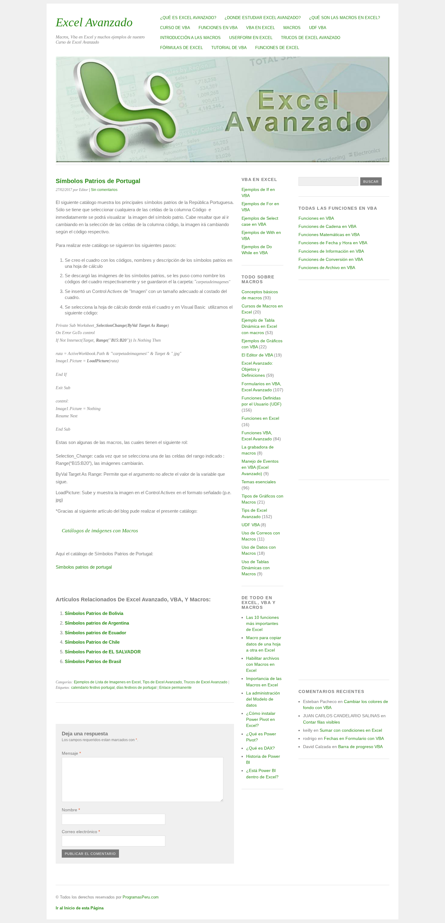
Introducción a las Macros (190, 37)
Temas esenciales (259, 481)
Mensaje (71, 753)
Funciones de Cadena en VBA (327, 226)
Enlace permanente (175, 687)
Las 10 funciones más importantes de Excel (262, 623)
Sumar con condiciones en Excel (351, 730)
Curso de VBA (175, 27)
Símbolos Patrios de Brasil (93, 661)
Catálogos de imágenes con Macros (100, 531)
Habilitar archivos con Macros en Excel (262, 664)
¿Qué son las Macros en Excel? (344, 17)
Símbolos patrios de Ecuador (95, 632)
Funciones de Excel (277, 47)
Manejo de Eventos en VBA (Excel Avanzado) (260, 467)
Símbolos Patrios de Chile (92, 642)
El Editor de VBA (257, 355)
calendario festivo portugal (93, 687)
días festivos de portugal (137, 687)
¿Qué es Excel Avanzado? (188, 17)
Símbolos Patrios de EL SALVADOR (103, 651)
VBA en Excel (260, 27)
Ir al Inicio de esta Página (80, 908)
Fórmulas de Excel (181, 47)
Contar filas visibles (321, 722)
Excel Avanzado (94, 22)
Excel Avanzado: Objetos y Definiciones (257, 369)
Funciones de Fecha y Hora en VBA (332, 242)
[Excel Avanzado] (222, 160)
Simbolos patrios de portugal (84, 567)
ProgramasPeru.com (141, 897)
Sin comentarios (104, 190)
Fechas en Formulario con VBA (354, 738)
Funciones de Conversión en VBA (330, 259)
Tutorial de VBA (229, 47)
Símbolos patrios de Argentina (97, 623)
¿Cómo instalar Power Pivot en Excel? (260, 719)
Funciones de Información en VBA (331, 251)
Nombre (71, 809)
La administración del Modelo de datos (263, 699)
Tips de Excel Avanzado (162, 682)
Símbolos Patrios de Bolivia (94, 613)
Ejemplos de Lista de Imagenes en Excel (107, 682)
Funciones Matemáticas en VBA (329, 234)
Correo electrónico (81, 831)
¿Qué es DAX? (260, 748)
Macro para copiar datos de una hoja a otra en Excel (263, 643)
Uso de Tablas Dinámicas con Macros (256, 567)
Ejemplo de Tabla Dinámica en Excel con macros (259, 326)
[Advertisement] (343, 380)
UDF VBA (317, 27)
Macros (292, 27)
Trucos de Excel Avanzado (310, 37)
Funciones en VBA (218, 27)
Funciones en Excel (260, 418)
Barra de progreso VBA (360, 746)
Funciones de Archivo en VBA (326, 267)
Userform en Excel (250, 37)
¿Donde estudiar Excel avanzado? (263, 17)
